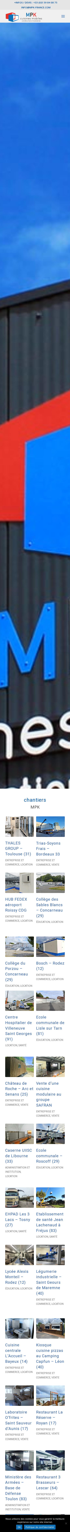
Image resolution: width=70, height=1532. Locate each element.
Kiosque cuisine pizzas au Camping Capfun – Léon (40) (50, 1356)
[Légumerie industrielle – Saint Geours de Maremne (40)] (50, 1255)
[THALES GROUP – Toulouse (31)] (19, 826)
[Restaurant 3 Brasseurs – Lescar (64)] (50, 1460)
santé (22, 1045)
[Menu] (63, 16)
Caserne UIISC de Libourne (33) (18, 1156)
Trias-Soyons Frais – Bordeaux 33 (48, 848)
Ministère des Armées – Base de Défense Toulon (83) (18, 1488)
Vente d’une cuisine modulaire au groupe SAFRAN (48, 1094)
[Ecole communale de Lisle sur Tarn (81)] (50, 1001)
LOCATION (27, 864)
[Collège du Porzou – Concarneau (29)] (19, 947)
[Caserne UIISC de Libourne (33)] (19, 1134)
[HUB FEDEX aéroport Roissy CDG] (19, 883)
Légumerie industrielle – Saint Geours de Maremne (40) (49, 1282)
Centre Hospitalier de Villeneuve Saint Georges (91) (18, 1028)
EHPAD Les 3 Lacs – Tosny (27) (17, 1219)
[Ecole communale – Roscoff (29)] (50, 1134)
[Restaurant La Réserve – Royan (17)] (50, 1395)
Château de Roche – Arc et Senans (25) (19, 1089)
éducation (43, 921)
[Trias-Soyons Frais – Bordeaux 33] (50, 826)
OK (19, 1527)
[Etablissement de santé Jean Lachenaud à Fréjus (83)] (50, 1197)
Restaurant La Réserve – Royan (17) (49, 1417)
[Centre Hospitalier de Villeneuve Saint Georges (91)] (19, 1001)
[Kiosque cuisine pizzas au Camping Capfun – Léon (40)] (50, 1328)
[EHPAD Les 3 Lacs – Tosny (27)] (19, 1197)
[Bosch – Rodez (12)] (50, 947)
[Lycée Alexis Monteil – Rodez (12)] (19, 1255)
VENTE (55, 864)
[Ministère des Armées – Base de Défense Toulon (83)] (19, 1460)
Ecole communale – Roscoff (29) (49, 1156)
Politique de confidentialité (40, 1527)
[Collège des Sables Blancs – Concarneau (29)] (50, 883)
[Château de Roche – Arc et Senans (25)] (19, 1067)
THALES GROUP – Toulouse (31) (18, 848)
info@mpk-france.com (35, 7)
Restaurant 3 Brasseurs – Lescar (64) (48, 1482)
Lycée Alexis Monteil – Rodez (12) (16, 1277)
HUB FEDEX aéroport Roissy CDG (16, 905)
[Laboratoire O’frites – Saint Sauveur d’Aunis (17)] (19, 1395)
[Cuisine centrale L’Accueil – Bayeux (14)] (19, 1328)
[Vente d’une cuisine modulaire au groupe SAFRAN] (50, 1067)
